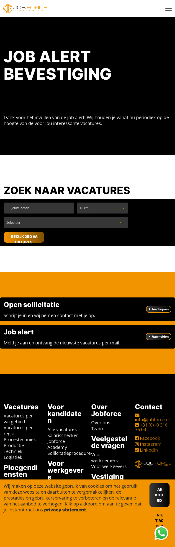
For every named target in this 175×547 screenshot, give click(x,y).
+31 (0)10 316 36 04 (151, 427)
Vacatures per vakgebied (18, 419)
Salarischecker (62, 435)
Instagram (151, 444)
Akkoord (159, 495)
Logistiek (13, 457)
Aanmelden (160, 336)
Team (97, 428)
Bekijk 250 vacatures (24, 238)
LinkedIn (149, 450)
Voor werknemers (104, 457)
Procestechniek (20, 439)
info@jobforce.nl (152, 420)
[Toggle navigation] (169, 8)
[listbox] (102, 208)
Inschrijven (160, 309)
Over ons (100, 422)
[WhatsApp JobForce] (161, 533)
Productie (14, 445)
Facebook (150, 438)
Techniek (13, 451)
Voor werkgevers (109, 466)
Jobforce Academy (57, 444)
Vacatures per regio (18, 431)
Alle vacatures (62, 429)
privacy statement (65, 510)
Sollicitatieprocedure (69, 453)
